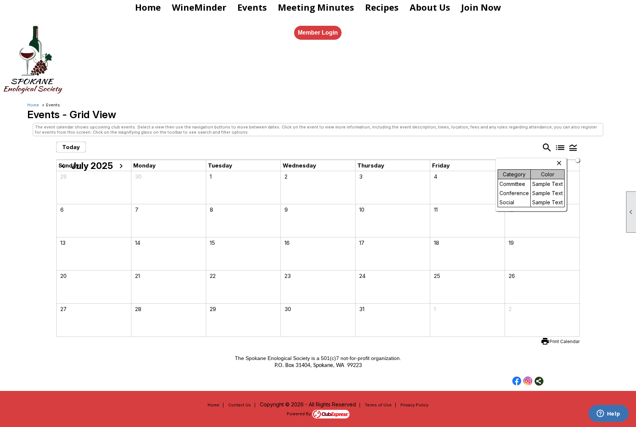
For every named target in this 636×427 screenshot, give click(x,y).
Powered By (299, 413)
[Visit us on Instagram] (528, 381)
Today (71, 147)
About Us (430, 7)
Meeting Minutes (316, 7)
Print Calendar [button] (565, 341)
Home (148, 7)
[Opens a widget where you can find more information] (608, 414)
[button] (573, 147)
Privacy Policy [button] (414, 404)
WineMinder (199, 7)
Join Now (481, 7)
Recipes (382, 7)
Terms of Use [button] (378, 404)
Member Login (318, 32)
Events (252, 7)
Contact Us (239, 404)
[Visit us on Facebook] (517, 381)
